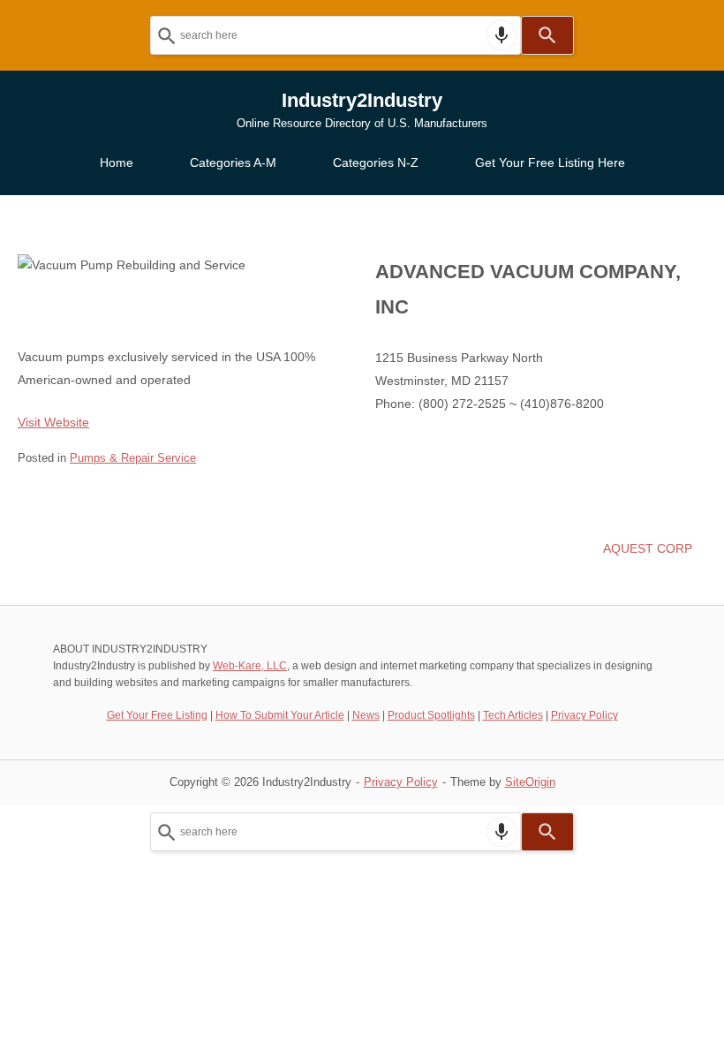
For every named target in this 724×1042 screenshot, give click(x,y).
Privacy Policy (584, 715)
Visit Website (53, 422)
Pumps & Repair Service (133, 457)
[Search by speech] (501, 35)
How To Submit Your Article (279, 715)
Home (116, 163)
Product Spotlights (431, 715)
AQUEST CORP (647, 548)
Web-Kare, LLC (250, 666)
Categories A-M (233, 163)
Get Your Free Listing (157, 715)
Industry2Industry (362, 100)
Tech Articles (513, 715)
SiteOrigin (530, 782)
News (366, 715)
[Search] (547, 35)
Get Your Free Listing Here (550, 163)
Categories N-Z (376, 163)
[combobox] (335, 35)
